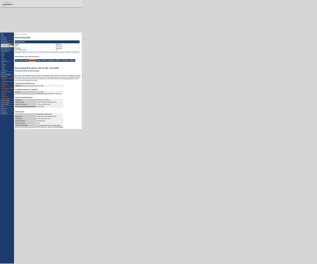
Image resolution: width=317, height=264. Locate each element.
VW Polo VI (25, 52)
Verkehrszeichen (5, 100)
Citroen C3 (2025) (65, 52)
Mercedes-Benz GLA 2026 (8, 88)
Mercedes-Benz (5, 61)
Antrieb (43, 60)
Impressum (4, 111)
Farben (58, 60)
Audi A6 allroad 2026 (7, 91)
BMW (3, 54)
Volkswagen (4, 70)
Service (3, 106)
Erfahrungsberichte (6, 49)
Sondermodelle (5, 104)
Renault (3, 66)
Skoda (3, 67)
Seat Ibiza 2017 (75, 52)
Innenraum (65, 60)
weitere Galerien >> (6, 98)
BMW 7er (4, 93)
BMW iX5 (4, 95)
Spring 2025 (24, 34)
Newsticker (4, 37)
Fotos (17, 60)
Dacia (3, 55)
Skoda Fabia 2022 (54, 52)
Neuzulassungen (5, 102)
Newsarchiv (4, 39)
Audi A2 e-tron (5, 85)
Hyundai (4, 60)
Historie (72, 60)
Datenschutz (4, 108)
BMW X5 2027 (5, 96)
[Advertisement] (41, 20)
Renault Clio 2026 (43, 52)
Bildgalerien (4, 76)
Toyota (3, 69)
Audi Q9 (4, 86)
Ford (3, 58)
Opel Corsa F (33, 52)
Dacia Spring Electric (21, 50)
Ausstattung (51, 60)
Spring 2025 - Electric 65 (54, 93)
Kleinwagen (59, 46)
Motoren (32, 60)
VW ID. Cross (5, 90)
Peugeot (4, 64)
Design (38, 60)
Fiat (2, 57)
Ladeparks (3, 72)
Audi (3, 52)
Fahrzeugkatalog (5, 51)
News (2, 35)
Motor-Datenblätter (6, 74)
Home (2, 33)
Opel (3, 63)
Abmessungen (24, 60)
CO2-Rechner (4, 41)
